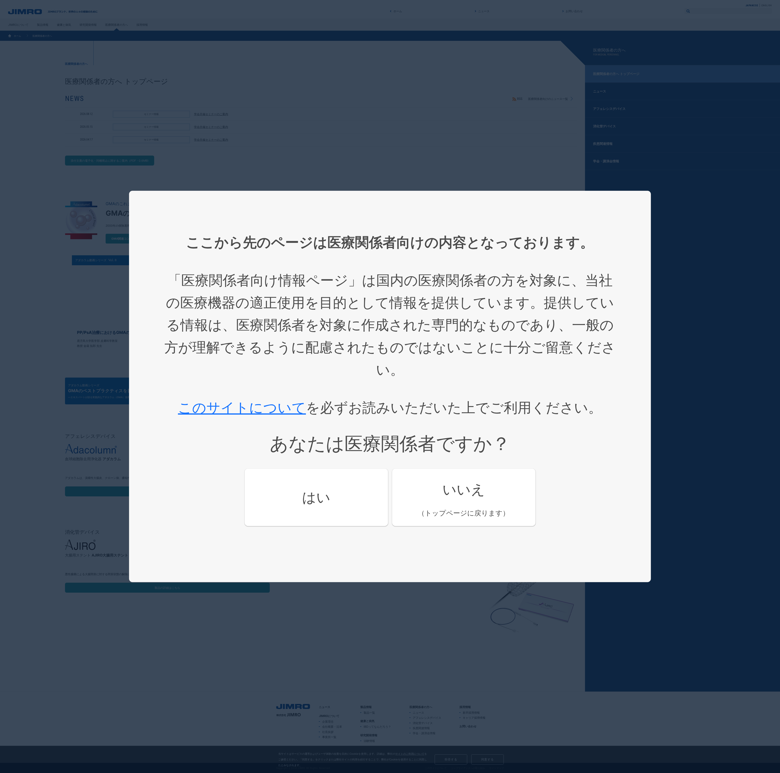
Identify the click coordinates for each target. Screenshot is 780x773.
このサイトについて (242, 407)
